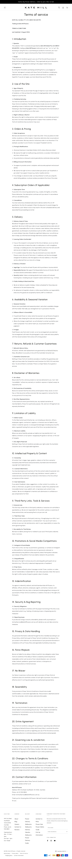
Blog (16, 821)
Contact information (19, 855)
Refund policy (7, 853)
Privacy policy (15, 853)
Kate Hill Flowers (12, 851)
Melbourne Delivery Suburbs (28, 829)
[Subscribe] (67, 831)
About (16, 819)
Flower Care (39, 824)
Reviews (17, 829)
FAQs (37, 821)
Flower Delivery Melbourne (28, 821)
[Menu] (5, 7)
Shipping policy (8, 855)
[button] (59, 7)
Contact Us (18, 827)
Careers (17, 824)
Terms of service (24, 853)
